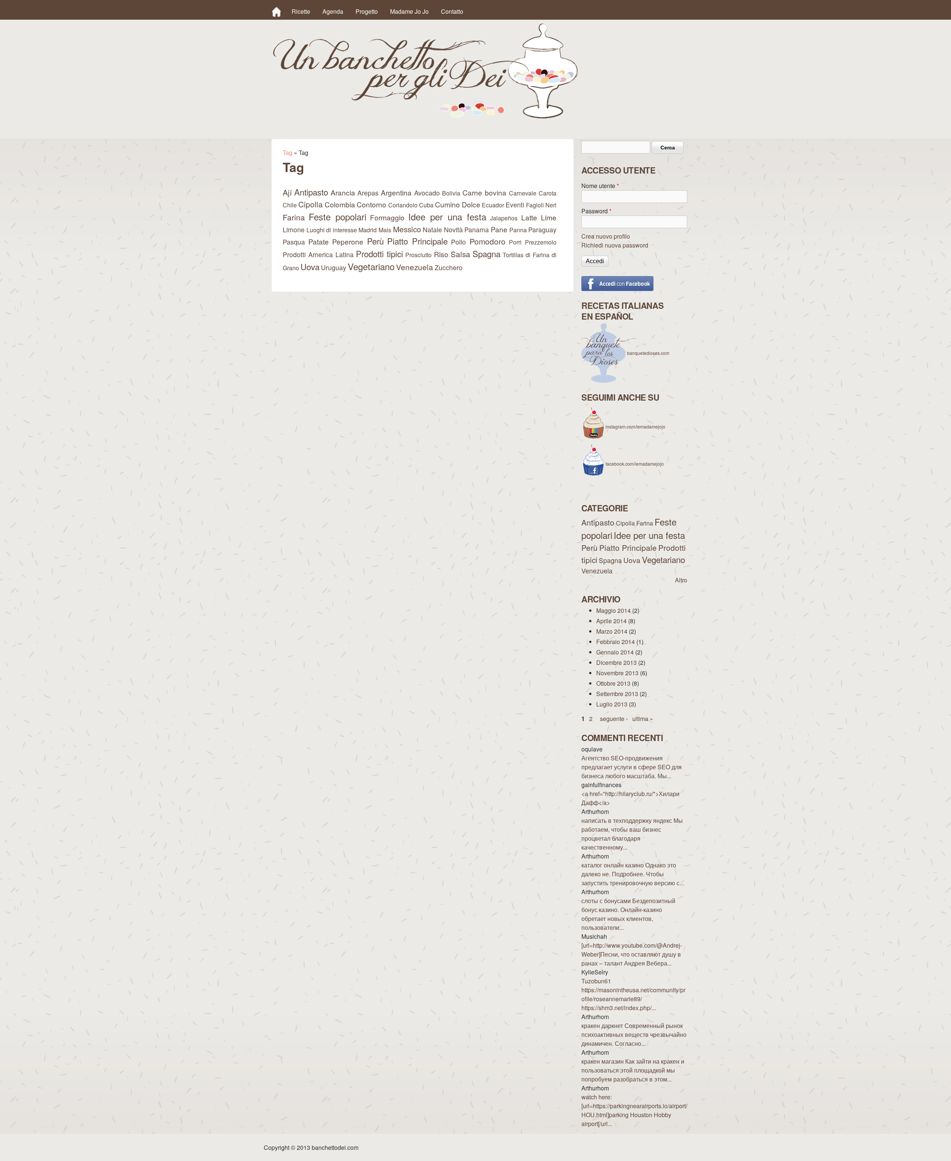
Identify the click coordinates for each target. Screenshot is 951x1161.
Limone (294, 229)
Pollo (458, 241)
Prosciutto (418, 254)
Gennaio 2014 (615, 652)
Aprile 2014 (611, 621)
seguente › (614, 718)
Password (596, 211)
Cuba (426, 205)
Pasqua (294, 241)
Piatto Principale (417, 241)
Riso (441, 254)
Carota (547, 193)
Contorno (371, 204)
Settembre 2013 (617, 693)
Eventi (515, 204)
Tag (287, 152)
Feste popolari (337, 216)
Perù (375, 241)
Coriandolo (403, 205)
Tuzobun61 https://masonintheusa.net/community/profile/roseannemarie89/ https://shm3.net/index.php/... (633, 994)
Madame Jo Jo (409, 11)
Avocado (427, 192)
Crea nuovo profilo (605, 236)
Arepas (368, 192)
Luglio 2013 (611, 704)
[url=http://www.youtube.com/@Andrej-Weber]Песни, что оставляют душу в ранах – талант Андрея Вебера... (631, 954)
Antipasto (311, 192)
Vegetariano (371, 266)
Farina (294, 217)
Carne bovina (484, 192)
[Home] (276, 11)
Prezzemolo (540, 242)
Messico (407, 229)
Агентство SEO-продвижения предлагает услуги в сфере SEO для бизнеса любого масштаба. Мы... (631, 767)
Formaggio (387, 217)
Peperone (347, 241)
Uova (310, 266)
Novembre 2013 (617, 673)
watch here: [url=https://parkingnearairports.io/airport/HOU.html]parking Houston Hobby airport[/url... (634, 1110)
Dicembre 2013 (616, 662)
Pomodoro (488, 241)
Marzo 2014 (611, 631)
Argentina (396, 192)
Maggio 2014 (613, 610)
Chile (290, 205)
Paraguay (542, 229)
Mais (385, 230)
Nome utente (600, 185)
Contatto (452, 11)
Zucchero (448, 267)
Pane (499, 229)
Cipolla (310, 204)
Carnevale (522, 193)
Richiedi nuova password (614, 245)
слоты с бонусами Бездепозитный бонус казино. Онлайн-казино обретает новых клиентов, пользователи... (628, 914)
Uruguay (333, 267)
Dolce (471, 204)
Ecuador (493, 205)
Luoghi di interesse (331, 230)
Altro (681, 580)
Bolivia (451, 193)
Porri (515, 242)
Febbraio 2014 (615, 641)
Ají (287, 192)
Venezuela (414, 266)
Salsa (460, 253)
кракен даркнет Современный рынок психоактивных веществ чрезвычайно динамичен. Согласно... (634, 1034)
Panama (476, 229)
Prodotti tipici (379, 253)
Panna (518, 230)
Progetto (367, 11)
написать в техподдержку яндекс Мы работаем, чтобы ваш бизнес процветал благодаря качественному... (632, 833)
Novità (453, 229)
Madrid (367, 230)
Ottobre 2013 (613, 683)
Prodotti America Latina (318, 254)
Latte (529, 217)
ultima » (642, 718)
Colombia (340, 204)
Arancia (343, 192)
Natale (432, 229)
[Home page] (425, 116)
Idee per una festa (447, 216)
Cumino (447, 204)
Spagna (486, 253)
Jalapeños (503, 218)
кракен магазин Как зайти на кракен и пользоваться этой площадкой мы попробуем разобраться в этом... (632, 1070)
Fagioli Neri (541, 205)
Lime (548, 217)
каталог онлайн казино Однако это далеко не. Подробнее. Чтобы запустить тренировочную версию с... (632, 874)
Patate (318, 241)
